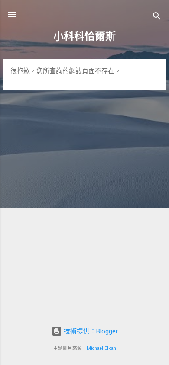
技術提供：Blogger (90, 331)
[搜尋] (157, 17)
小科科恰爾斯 (84, 36)
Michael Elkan (101, 348)
